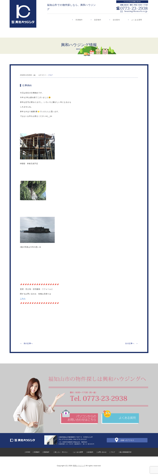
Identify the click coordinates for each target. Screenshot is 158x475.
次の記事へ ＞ (131, 343)
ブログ (50, 75)
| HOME (27, 452)
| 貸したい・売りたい (61, 452)
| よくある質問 (78, 452)
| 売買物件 (36, 452)
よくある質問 (136, 20)
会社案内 (116, 20)
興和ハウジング (79, 466)
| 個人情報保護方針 (125, 452)
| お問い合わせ (101, 452)
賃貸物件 (97, 20)
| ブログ (112, 452)
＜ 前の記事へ (26, 343)
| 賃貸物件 (46, 452)
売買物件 (79, 20)
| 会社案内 (89, 452)
